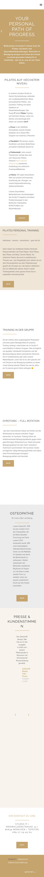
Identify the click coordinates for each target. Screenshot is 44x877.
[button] (41, 5)
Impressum (23, 859)
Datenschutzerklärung (17, 862)
